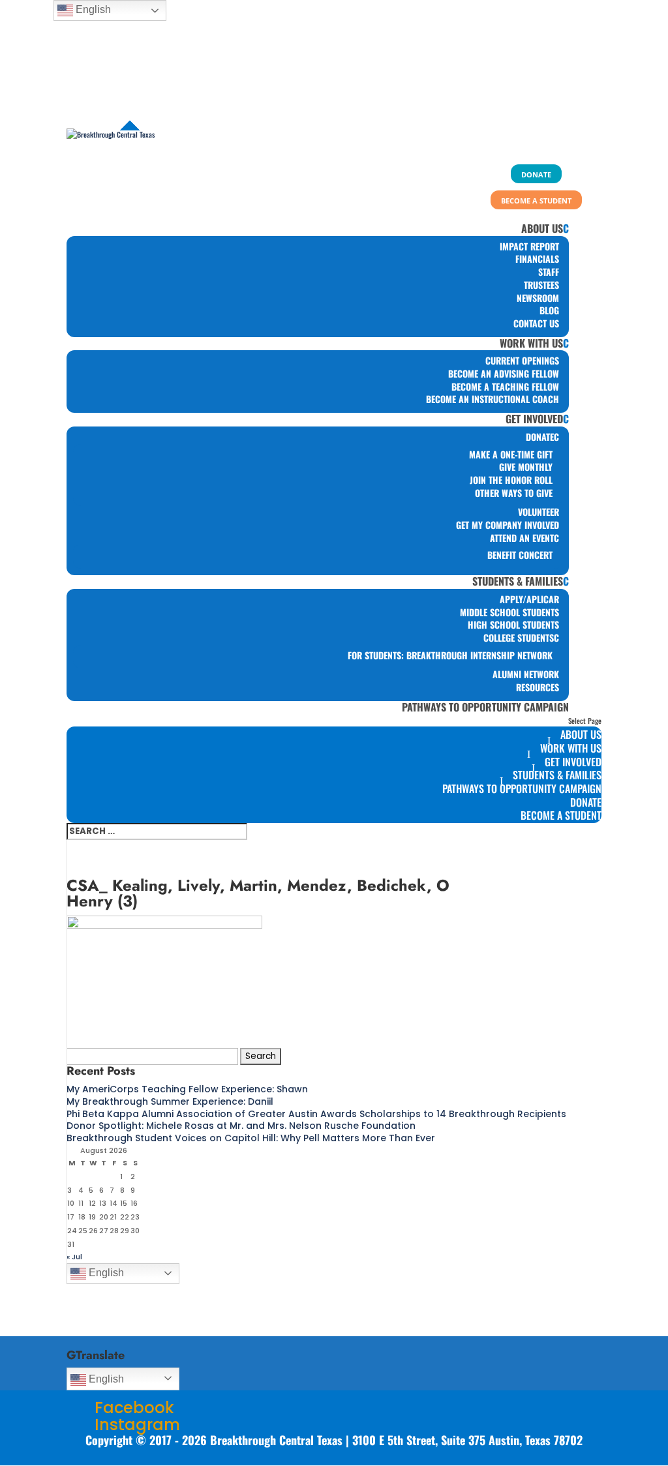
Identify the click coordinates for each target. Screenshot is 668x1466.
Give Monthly (526, 466)
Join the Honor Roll (511, 479)
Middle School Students (509, 612)
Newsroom (538, 298)
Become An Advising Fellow (503, 373)
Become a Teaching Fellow (505, 386)
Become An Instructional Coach (492, 399)
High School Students (513, 624)
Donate (540, 436)
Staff (548, 271)
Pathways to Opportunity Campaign (485, 707)
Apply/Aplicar (529, 599)
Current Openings (522, 360)
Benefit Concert (520, 554)
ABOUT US (542, 228)
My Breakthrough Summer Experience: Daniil (170, 1101)
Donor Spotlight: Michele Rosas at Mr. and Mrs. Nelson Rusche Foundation (241, 1125)
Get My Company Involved (507, 524)
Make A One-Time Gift (511, 454)
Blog (549, 310)
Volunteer (538, 511)
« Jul (74, 1256)
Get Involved (534, 418)
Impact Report (529, 246)
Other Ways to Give (514, 493)
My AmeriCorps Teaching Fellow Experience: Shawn (187, 1089)
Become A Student (561, 815)
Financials (537, 258)
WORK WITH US (531, 343)
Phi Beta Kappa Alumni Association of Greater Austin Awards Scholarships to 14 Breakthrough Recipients (316, 1113)
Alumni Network (526, 674)
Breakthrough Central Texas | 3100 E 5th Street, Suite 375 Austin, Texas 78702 (396, 1439)
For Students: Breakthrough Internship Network (450, 655)
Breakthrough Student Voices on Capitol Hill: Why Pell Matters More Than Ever (251, 1137)
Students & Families (517, 581)
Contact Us (536, 323)
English (105, 1272)
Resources (537, 687)
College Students (518, 637)
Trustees (541, 285)
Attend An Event (522, 538)
